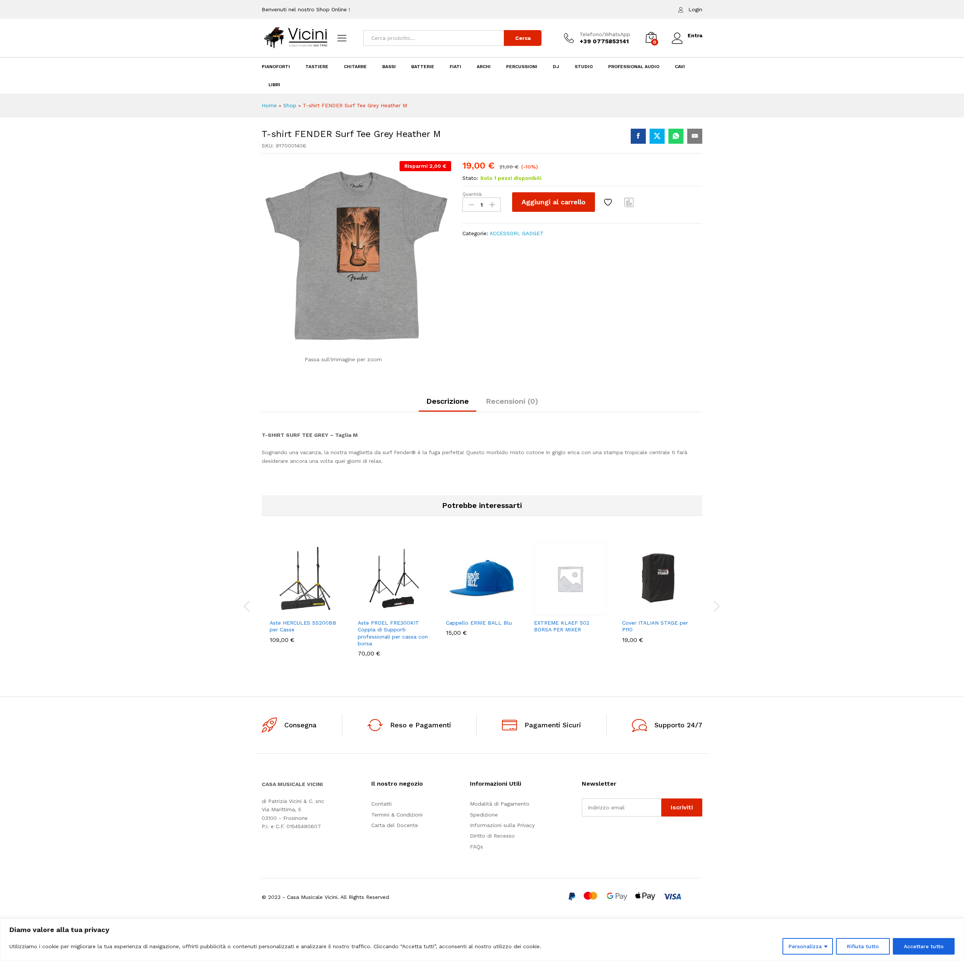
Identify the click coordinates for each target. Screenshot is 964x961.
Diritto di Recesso (492, 836)
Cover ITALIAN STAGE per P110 (655, 626)
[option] (306, 598)
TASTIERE (316, 66)
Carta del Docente (394, 825)
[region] (482, 939)
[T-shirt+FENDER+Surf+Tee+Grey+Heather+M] (657, 136)
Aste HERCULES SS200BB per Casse (303, 626)
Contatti (381, 804)
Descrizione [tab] (447, 401)
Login (695, 9)
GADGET (533, 233)
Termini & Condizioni (397, 815)
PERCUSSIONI (521, 66)
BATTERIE (422, 66)
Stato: (470, 178)
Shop (289, 105)
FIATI (455, 66)
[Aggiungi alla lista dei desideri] (608, 202)
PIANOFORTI (276, 66)
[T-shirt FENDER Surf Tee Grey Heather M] (638, 136)
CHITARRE (355, 66)
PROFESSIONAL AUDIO (633, 66)
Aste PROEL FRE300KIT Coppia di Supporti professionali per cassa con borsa (393, 633)
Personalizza (805, 946)
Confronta (629, 202)
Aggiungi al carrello (554, 202)
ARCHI (484, 66)
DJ (556, 66)
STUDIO (584, 66)
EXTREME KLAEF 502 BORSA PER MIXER (561, 626)
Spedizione (484, 815)
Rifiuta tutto (863, 946)
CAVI (680, 66)
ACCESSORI (504, 233)
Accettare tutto (924, 946)
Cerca (523, 38)
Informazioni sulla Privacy (502, 825)
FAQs (476, 847)
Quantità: (472, 194)
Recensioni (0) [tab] (512, 401)
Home (269, 105)
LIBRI (274, 84)
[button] (279, 610)
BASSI (389, 66)
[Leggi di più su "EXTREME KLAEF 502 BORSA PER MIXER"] (544, 610)
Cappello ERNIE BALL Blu (479, 623)
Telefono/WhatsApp (605, 34)
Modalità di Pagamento (499, 804)
